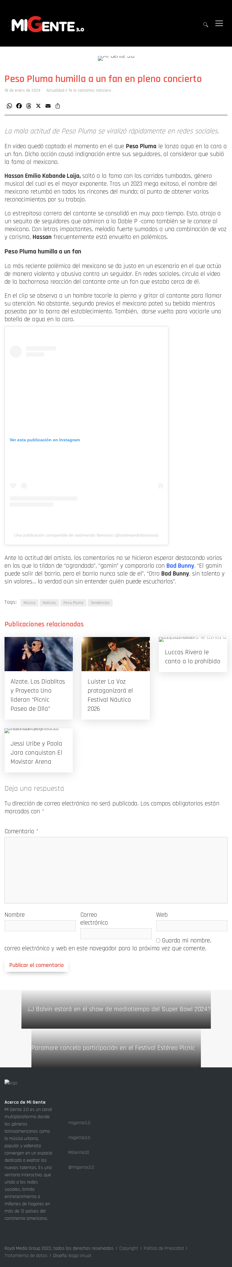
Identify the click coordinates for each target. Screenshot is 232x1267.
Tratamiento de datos (26, 1255)
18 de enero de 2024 (22, 90)
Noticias (49, 602)
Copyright (128, 1248)
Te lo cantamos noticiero (90, 90)
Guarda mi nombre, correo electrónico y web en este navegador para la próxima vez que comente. (108, 944)
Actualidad (55, 90)
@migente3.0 (80, 1167)
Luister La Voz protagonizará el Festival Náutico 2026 (110, 695)
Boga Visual (80, 1255)
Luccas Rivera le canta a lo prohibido (192, 657)
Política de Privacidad (164, 1248)
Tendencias (100, 602)
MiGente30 (78, 1152)
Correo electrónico (94, 919)
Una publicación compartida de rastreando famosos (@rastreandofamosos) (86, 535)
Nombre (15, 915)
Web (162, 915)
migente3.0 (78, 1123)
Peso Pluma (73, 602)
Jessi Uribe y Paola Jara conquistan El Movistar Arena (36, 753)
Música (29, 602)
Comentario (22, 831)
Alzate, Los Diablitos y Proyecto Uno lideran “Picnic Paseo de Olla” (38, 695)
